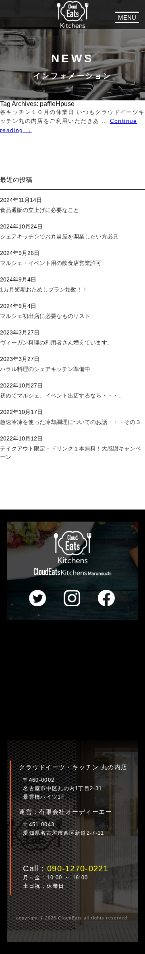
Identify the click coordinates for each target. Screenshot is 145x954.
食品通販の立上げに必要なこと (39, 210)
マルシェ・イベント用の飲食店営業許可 (51, 263)
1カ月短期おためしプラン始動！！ (44, 289)
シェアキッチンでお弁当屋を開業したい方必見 (59, 236)
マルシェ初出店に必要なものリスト (45, 316)
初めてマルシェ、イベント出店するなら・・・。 (62, 395)
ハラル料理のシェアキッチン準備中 (45, 369)
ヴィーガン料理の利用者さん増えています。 (56, 342)
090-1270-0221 (77, 868)
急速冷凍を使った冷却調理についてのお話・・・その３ (70, 422)
